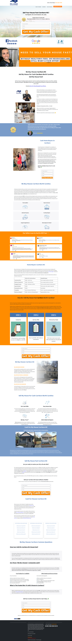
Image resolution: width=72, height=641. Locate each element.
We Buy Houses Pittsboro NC (21, 527)
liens (23, 472)
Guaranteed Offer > (58, 6)
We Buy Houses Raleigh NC (36, 527)
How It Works (38, 6)
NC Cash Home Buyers (20, 512)
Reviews (44, 6)
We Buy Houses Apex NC (51, 527)
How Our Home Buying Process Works (38, 86)
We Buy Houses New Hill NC (51, 525)
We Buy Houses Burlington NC (36, 525)
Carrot (40, 639)
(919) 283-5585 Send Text (27, 518)
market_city (31, 505)
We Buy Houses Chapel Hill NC (21, 525)
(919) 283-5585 (58, 2)
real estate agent (51, 271)
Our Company (49, 6)
